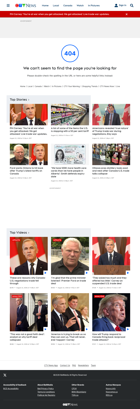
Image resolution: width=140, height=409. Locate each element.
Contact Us (65, 365)
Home (45, 5)
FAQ (74, 365)
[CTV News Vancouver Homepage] (25, 5)
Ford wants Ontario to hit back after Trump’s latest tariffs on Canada (26, 171)
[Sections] (8, 5)
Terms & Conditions (46, 392)
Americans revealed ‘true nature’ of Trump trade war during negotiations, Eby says (110, 131)
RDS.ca (109, 395)
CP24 (74, 388)
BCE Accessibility (11, 388)
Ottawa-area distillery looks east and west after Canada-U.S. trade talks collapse (110, 171)
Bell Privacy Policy (45, 388)
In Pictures (94, 5)
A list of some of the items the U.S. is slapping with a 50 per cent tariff (70, 129)
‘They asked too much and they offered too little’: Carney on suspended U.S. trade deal (109, 281)
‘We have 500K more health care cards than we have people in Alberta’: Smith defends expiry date (68, 172)
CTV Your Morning (72, 86)
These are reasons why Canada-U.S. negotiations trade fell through (28, 281)
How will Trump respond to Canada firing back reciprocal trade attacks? (108, 337)
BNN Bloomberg (79, 392)
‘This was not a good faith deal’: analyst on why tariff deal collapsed (27, 337)
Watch (80, 5)
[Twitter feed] (5, 375)
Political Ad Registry (46, 395)
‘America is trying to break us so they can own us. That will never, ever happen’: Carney (68, 337)
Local (56, 5)
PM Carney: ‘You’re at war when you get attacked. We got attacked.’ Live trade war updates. (28, 131)
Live (118, 86)
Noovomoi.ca (112, 392)
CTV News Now (107, 86)
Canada (67, 5)
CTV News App (51, 365)
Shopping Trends (89, 86)
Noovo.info (111, 388)
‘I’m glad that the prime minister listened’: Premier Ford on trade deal (68, 281)
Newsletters (83, 365)
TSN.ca (75, 395)
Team (93, 365)
